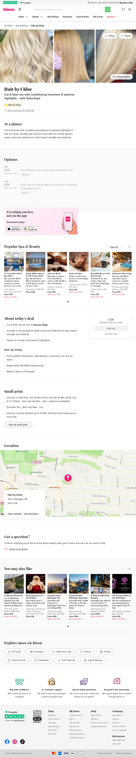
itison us (115, 722)
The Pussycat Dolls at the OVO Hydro (121, 596)
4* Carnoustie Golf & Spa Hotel (13, 274)
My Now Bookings (77, 734)
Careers (115, 719)
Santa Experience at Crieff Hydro (34, 596)
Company (117, 711)
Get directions (31, 513)
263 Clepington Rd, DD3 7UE (20, 110)
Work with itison (118, 740)
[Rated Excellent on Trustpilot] (11, 2)
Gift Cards (98, 16)
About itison (117, 715)
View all (114, 247)
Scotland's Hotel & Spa (122, 273)
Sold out (111, 101)
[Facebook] (7, 743)
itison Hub (116, 744)
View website (15, 513)
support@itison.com (99, 726)
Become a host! (126, 2)
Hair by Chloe (40, 324)
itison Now (52, 730)
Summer (111, 16)
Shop (51, 711)
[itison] (8, 9)
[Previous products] (122, 247)
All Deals (8, 25)
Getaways (67, 16)
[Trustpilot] (25, 2)
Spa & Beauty (22, 25)
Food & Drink (82, 16)
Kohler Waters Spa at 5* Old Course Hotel (35, 274)
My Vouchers (75, 722)
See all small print (18, 424)
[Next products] (129, 247)
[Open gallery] (68, 56)
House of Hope (75, 273)
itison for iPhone (119, 726)
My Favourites (75, 730)
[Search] (107, 9)
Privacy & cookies (104, 753)
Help (93, 711)
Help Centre (96, 715)
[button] (68, 301)
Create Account (76, 715)
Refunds (94, 719)
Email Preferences (77, 737)
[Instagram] (15, 743)
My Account (74, 726)
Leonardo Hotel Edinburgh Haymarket (78, 596)
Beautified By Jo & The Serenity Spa (100, 274)
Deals (21, 16)
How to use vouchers (100, 722)
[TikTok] (22, 743)
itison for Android (119, 730)
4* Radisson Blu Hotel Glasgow (100, 596)
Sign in (72, 719)
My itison (74, 711)
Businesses (118, 736)
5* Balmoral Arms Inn (13, 595)
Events (36, 16)
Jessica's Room (54, 273)
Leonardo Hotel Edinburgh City (54, 596)
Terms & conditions (124, 753)
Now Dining (52, 16)
